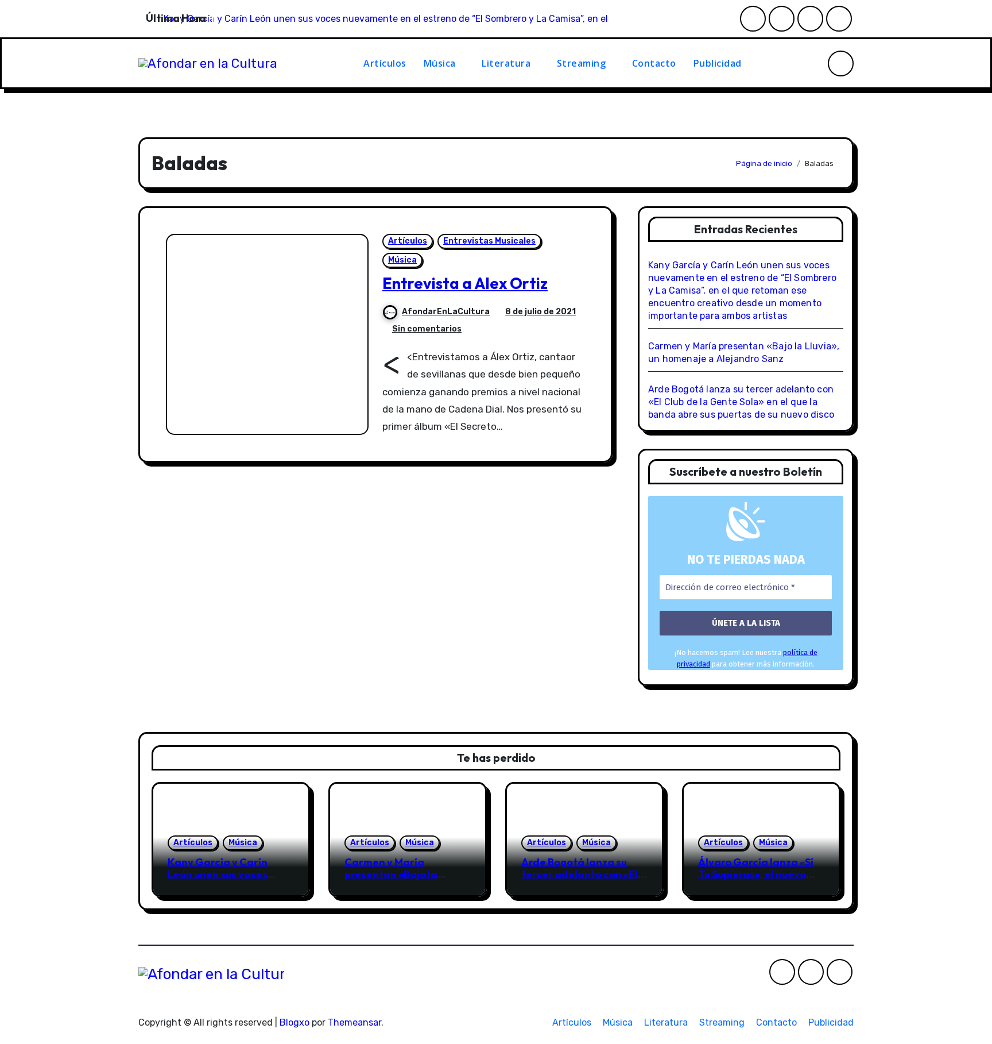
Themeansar (354, 1022)
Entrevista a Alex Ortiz (465, 283)
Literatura (507, 63)
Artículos (384, 63)
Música (441, 63)
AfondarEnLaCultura (446, 312)
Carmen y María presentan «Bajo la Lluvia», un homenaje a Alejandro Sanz (400, 881)
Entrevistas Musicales (489, 241)
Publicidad (717, 63)
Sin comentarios (427, 329)
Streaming (583, 63)
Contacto (654, 63)
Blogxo (294, 1022)
